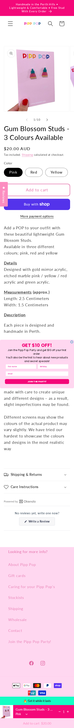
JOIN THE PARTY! (37, 381)
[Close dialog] (72, 342)
